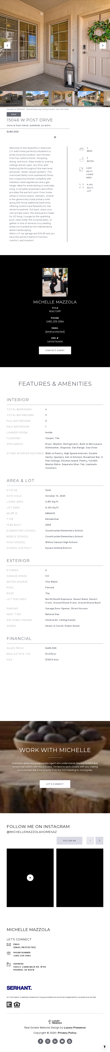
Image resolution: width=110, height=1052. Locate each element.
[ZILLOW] (69, 1041)
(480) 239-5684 (55, 321)
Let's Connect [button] (55, 784)
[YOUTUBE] (62, 1041)
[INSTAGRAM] (47, 1041)
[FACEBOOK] (40, 1041)
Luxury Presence (75, 1027)
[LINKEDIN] (55, 1041)
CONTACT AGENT (55, 350)
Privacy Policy (67, 1032)
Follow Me (69, 840)
